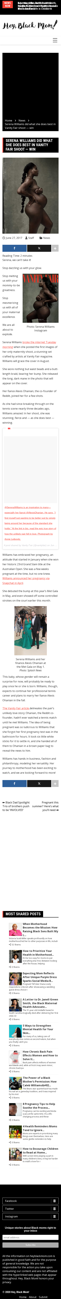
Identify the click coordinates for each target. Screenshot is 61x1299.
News (46, 238)
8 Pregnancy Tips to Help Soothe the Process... (39, 1106)
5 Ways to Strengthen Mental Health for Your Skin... (38, 1029)
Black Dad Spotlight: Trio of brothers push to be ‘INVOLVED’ (16, 806)
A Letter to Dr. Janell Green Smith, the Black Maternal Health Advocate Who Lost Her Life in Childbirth (38, 5)
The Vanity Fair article (16, 708)
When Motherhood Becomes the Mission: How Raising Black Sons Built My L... (40, 929)
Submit (43, 1297)
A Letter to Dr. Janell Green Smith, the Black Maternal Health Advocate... (40, 1003)
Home (23, 1297)
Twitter (9, 1209)
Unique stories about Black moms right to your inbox (30, 1229)
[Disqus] (30, 860)
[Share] (14, 248)
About (32, 1297)
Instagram (11, 1216)
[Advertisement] (30, 86)
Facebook (11, 1201)
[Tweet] (39, 248)
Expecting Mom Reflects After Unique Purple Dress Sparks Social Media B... (40, 977)
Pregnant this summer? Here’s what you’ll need (45, 806)
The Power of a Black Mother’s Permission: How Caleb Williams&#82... (40, 1081)
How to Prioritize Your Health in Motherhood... (38, 952)
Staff (31, 238)
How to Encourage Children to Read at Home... (40, 1150)
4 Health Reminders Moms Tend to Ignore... (40, 1128)
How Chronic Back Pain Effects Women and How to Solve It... (40, 1055)
